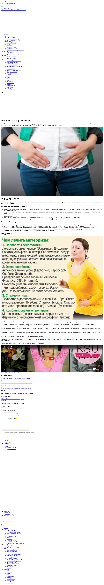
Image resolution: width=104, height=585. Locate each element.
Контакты (6, 511)
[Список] (14, 418)
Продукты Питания (12, 72)
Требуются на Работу (13, 54)
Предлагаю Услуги (12, 56)
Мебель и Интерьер (12, 62)
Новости (6, 446)
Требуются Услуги (12, 58)
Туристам (6, 76)
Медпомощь (10, 87)
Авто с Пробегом (11, 37)
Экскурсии (10, 81)
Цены (8, 77)
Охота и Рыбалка (11, 69)
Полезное (6, 443)
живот (13, 372)
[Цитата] (12, 418)
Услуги (5, 55)
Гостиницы (10, 44)
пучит (17, 372)
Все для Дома (11, 63)
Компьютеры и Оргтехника (14, 66)
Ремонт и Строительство (14, 61)
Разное (9, 74)
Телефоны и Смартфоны (14, 67)
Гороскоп (6, 444)
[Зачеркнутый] (9, 418)
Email (17, 416)
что (9, 372)
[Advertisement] (52, 22)
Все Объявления (8, 514)
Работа (6, 51)
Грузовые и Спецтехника (14, 40)
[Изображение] (10, 418)
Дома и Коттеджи (11, 47)
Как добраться (11, 85)
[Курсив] (5, 418)
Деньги (9, 88)
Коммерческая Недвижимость (15, 50)
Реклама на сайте (9, 515)
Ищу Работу (10, 52)
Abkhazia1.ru (3, 508)
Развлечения (10, 83)
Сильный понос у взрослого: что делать (13, 403)
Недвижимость (8, 41)
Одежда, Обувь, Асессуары (14, 70)
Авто (5, 36)
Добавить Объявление (10, 3)
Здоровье (6, 93)
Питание (9, 78)
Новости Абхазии (11, 447)
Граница (9, 84)
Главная (6, 34)
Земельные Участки (12, 48)
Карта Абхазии (11, 89)
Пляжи (9, 80)
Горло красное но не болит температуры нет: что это (17, 393)
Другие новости (11, 449)
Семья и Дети (7, 442)
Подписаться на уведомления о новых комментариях (19, 432)
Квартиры (9, 45)
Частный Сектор (11, 43)
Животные (10, 73)
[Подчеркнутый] (7, 418)
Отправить (5, 436)
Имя (17, 413)
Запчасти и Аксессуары (13, 39)
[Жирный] (3, 418)
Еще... (5, 59)
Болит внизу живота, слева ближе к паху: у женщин (16, 383)
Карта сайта (7, 512)
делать (6, 372)
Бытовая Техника (12, 65)
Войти (5, 2)
